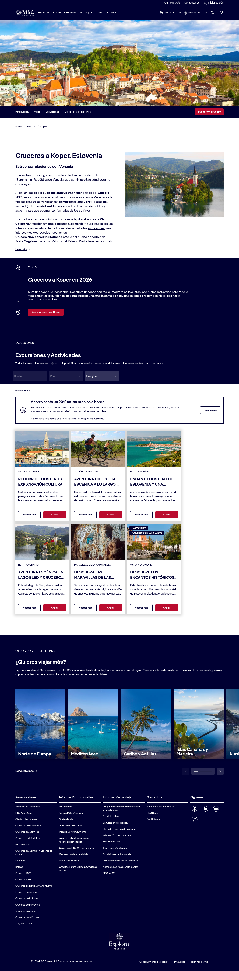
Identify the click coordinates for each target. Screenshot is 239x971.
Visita (37, 112)
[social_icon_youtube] (216, 809)
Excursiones (52, 112)
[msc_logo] (24, 12)
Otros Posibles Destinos (78, 112)
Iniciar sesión (210, 410)
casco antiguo (57, 193)
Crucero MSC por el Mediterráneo (38, 237)
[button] (102, 376)
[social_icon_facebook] (194, 809)
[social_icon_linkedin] (205, 809)
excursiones (96, 228)
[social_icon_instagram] (194, 819)
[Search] (212, 12)
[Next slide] (220, 771)
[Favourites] (221, 12)
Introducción (22, 112)
